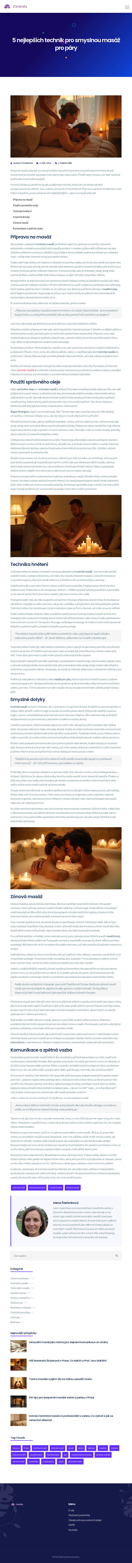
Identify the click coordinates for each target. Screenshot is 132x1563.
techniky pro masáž (37, 1187)
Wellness (17, 1322)
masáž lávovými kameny (81, 1455)
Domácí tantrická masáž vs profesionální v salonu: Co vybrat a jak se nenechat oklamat (71, 1418)
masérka (103, 1448)
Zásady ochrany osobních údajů (84, 1520)
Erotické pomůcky (21, 1312)
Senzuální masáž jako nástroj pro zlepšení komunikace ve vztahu (68, 1342)
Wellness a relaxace (23, 1307)
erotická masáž (19, 1187)
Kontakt (73, 1529)
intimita (114, 1448)
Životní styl (18, 1302)
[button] (126, 6)
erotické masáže (25, 370)
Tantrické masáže (22, 1288)
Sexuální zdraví (20, 1293)
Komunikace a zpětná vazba (28, 228)
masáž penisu (48, 1461)
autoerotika (33, 1461)
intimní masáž (18, 1461)
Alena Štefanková (23, 163)
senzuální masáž (75, 1461)
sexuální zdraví (36, 1455)
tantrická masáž (40, 1448)
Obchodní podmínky (79, 1515)
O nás (71, 1510)
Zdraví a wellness (22, 1278)
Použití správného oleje (25, 205)
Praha (26, 1448)
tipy (65, 1455)
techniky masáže (103, 1455)
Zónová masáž (20, 222)
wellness (91, 1448)
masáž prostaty (53, 1455)
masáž (71, 1448)
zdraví (61, 1461)
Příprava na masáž (23, 199)
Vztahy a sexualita (22, 1297)
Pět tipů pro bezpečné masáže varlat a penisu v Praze (61, 1397)
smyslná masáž (72, 1187)
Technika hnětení (22, 211)
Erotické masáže (21, 1283)
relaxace (16, 1448)
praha (80, 1448)
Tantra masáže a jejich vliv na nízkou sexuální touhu (60, 1379)
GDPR (71, 1524)
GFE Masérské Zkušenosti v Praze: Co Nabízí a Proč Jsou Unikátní (68, 1360)
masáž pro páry (56, 1187)
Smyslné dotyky (21, 216)
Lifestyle (16, 1317)
